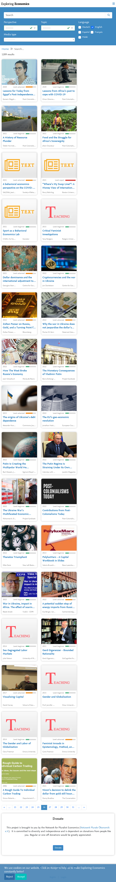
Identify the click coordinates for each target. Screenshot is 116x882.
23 (27, 807)
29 (61, 807)
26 (44, 807)
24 (32, 807)
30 (67, 807)
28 (56, 807)
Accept (21, 876)
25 (38, 807)
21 (15, 807)
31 (73, 807)
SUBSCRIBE (57, 59)
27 (50, 807)
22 (21, 807)
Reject (9, 876)
